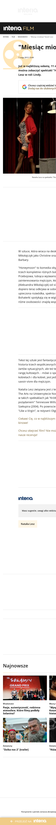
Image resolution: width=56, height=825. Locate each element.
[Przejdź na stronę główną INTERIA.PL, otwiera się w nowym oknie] (13, 28)
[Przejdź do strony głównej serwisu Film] (28, 28)
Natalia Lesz (28, 524)
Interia (6, 37)
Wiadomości (23, 37)
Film (13, 37)
